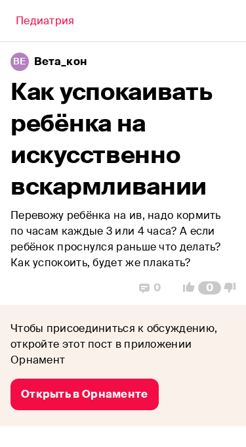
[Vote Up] (185, 288)
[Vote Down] (233, 288)
